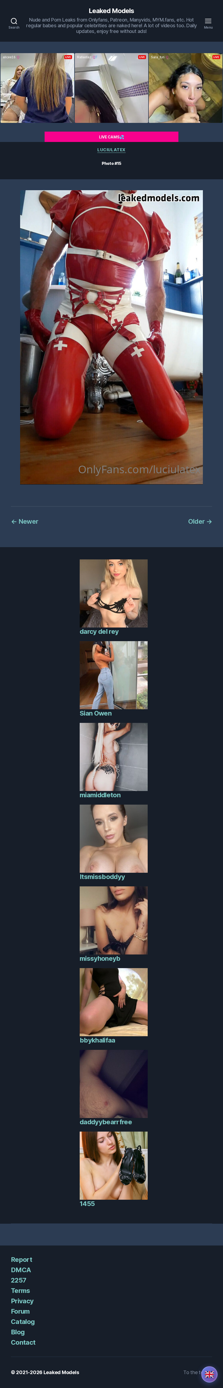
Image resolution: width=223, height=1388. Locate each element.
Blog (17, 1332)
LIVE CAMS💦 (111, 137)
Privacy (22, 1301)
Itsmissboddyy (102, 877)
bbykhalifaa (97, 1040)
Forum (20, 1311)
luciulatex (111, 149)
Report (21, 1259)
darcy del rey (99, 631)
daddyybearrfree (106, 1122)
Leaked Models (111, 11)
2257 (18, 1280)
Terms (20, 1291)
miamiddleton (100, 795)
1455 (87, 1204)
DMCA (21, 1270)
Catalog (23, 1322)
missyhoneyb (100, 958)
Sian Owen (96, 713)
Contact (23, 1342)
